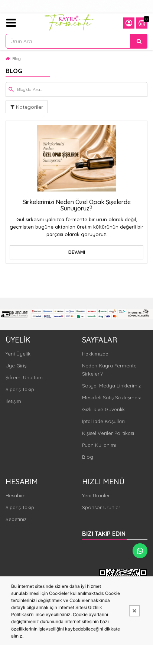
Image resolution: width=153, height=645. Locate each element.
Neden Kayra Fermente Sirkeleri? (109, 370)
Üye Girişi (16, 366)
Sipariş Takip (20, 389)
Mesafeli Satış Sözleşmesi (111, 397)
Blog (16, 58)
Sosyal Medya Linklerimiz (111, 386)
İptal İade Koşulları (103, 421)
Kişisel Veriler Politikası (108, 433)
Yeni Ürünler (96, 495)
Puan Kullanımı (99, 445)
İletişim (13, 401)
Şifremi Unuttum (24, 377)
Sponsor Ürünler (101, 507)
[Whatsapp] (140, 550)
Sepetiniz (16, 519)
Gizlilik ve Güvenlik (103, 409)
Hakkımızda (95, 354)
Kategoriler (28, 107)
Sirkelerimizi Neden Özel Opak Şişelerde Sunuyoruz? (77, 205)
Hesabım (16, 495)
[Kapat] (134, 610)
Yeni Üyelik (18, 354)
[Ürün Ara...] (138, 41)
